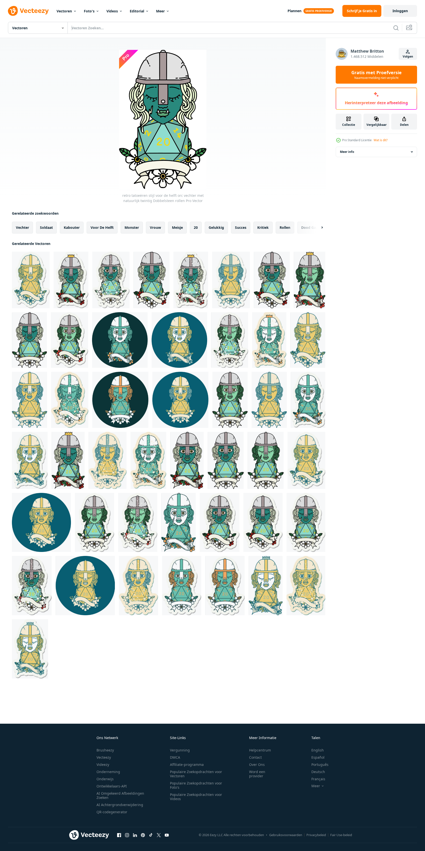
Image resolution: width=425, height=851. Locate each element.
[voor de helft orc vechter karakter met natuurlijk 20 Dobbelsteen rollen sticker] (31, 280)
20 (196, 227)
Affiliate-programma (187, 764)
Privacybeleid (316, 835)
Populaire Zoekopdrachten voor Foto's (196, 785)
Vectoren (64, 11)
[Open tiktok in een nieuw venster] (151, 835)
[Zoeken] (396, 28)
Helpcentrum (260, 750)
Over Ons (257, 764)
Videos (112, 11)
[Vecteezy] (28, 11)
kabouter (72, 227)
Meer (160, 11)
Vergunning (180, 750)
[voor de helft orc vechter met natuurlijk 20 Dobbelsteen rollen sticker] (71, 280)
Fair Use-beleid (341, 835)
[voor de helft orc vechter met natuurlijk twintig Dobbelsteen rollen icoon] (120, 400)
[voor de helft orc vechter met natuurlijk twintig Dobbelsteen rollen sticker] (94, 522)
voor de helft (102, 227)
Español (318, 757)
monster (132, 227)
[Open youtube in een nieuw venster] (167, 835)
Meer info (347, 152)
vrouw (155, 227)
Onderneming (108, 771)
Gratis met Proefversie (376, 74)
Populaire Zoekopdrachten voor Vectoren (196, 773)
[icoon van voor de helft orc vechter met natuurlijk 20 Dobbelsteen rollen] (120, 340)
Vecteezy (104, 757)
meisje (177, 227)
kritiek (263, 227)
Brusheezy (105, 750)
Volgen (408, 56)
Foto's (89, 11)
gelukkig (216, 227)
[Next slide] (318, 228)
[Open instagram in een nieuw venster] (127, 835)
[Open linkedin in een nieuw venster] (135, 835)
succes (240, 227)
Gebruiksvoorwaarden (285, 835)
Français (318, 779)
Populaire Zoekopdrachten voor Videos (196, 796)
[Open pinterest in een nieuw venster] (143, 835)
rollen (285, 227)
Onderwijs (105, 779)
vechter (22, 227)
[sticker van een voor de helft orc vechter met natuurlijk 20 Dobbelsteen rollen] (308, 400)
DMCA (175, 757)
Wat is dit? (381, 140)
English (317, 750)
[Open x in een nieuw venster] (159, 835)
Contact (255, 757)
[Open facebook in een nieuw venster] (119, 835)
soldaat (46, 227)
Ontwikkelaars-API (112, 786)
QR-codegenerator (112, 812)
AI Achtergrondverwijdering (120, 804)
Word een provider (257, 773)
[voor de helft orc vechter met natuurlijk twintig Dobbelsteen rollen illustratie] (269, 400)
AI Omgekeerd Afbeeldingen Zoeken (120, 795)
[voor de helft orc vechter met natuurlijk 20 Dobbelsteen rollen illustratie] (190, 280)
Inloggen (400, 10)
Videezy (103, 764)
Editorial (137, 11)
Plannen (294, 10)
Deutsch (318, 771)
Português (319, 764)
